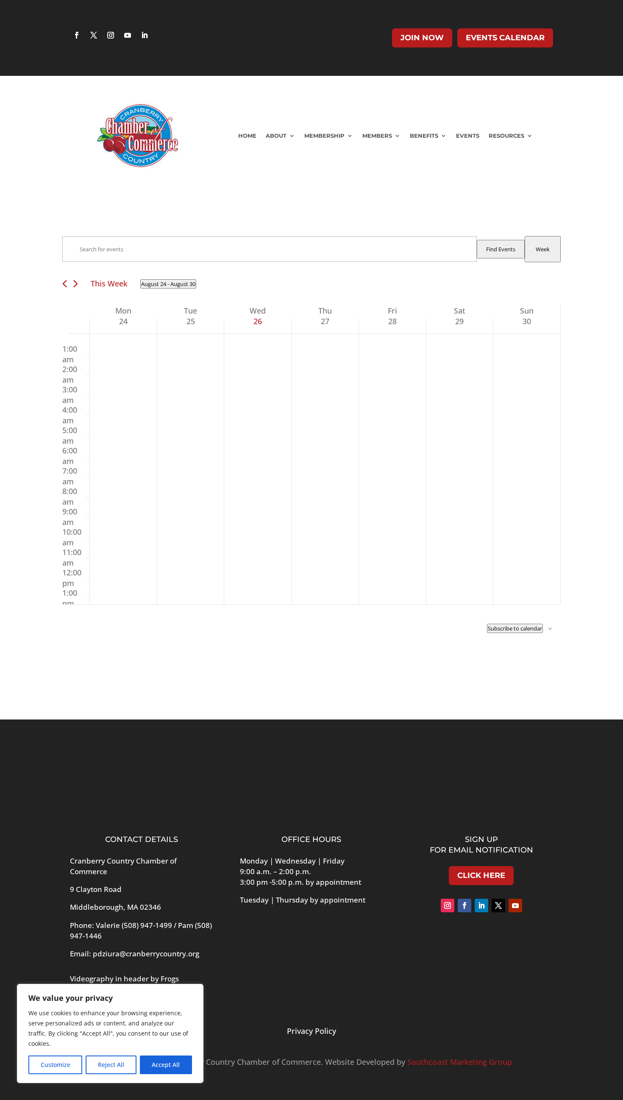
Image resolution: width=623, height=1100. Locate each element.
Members (377, 135)
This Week (109, 283)
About (276, 135)
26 (257, 321)
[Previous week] (64, 284)
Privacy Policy (311, 1031)
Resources (506, 135)
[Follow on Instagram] (110, 35)
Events (467, 135)
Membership (324, 135)
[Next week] (75, 284)
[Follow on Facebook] (76, 35)
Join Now (422, 37)
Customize (55, 1065)
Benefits (424, 135)
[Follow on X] (93, 35)
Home (247, 135)
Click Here (481, 875)
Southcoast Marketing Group (459, 1062)
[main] (311, 457)
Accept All (166, 1065)
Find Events (500, 249)
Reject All (111, 1065)
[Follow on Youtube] (127, 35)
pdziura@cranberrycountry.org (146, 953)
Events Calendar (505, 37)
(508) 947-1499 (147, 925)
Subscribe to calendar (515, 628)
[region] (110, 1033)
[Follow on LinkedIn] (144, 35)
